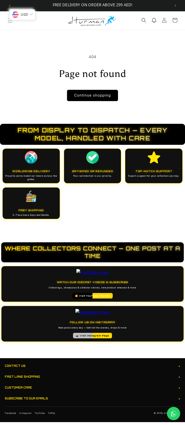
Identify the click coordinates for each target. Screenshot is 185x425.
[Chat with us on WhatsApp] (173, 413)
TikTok (51, 413)
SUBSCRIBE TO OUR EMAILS (92, 398)
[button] (10, 20)
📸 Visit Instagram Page (92, 335)
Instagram (25, 413)
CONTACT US (92, 366)
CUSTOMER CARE (92, 388)
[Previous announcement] (9, 5)
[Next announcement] (175, 5)
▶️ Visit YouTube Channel (92, 295)
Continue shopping (92, 95)
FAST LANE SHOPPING (92, 377)
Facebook (10, 413)
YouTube (40, 413)
